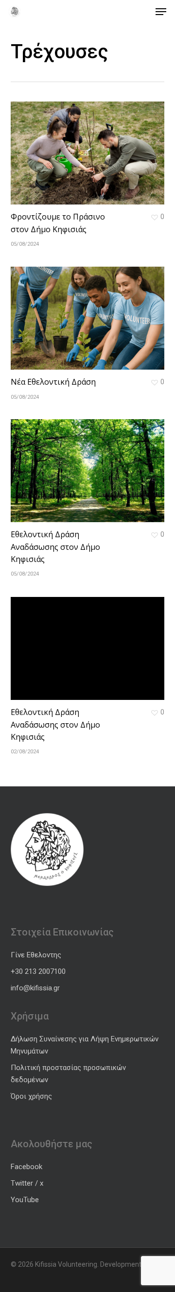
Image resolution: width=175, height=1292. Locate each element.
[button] (161, 12)
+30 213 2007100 (38, 971)
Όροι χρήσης (31, 1096)
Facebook (26, 1166)
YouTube (25, 1199)
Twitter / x (27, 1183)
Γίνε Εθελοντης (36, 955)
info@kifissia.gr (35, 988)
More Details (90, 146)
